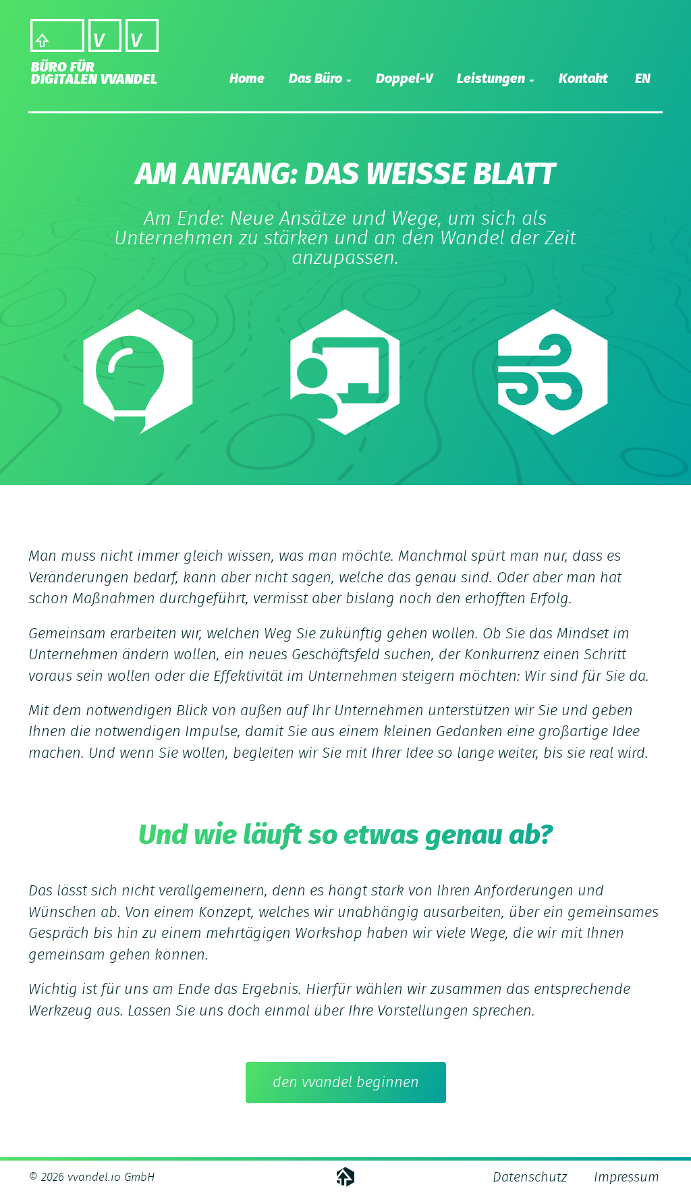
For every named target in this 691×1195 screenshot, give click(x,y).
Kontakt (583, 79)
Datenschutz (530, 1177)
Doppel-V (404, 79)
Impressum (626, 1177)
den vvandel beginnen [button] (346, 1082)
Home (247, 79)
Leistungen (492, 79)
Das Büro (317, 79)
